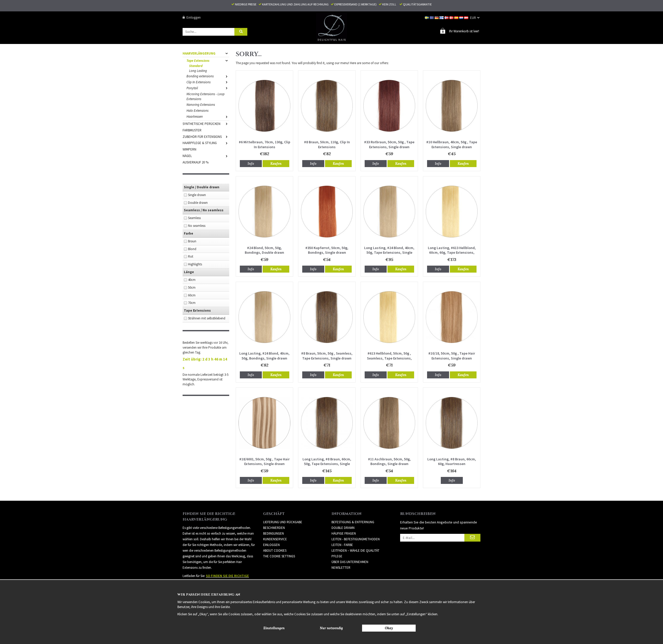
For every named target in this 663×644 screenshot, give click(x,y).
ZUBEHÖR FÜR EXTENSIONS (202, 136)
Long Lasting (198, 71)
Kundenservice (275, 539)
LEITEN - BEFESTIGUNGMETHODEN (356, 539)
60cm (192, 295)
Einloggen (193, 17)
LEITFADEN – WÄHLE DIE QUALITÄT (355, 550)
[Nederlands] (461, 17)
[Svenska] (427, 17)
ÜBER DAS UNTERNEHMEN (350, 562)
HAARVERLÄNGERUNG (199, 53)
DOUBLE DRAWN (343, 528)
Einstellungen (274, 628)
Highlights (195, 264)
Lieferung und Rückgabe (282, 522)
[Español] (456, 17)
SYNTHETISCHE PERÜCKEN (201, 124)
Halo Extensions (197, 110)
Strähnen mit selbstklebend (206, 318)
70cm (192, 303)
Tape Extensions (198, 60)
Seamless (194, 218)
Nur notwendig (331, 628)
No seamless (196, 225)
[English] (432, 17)
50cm (192, 287)
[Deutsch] (437, 17)
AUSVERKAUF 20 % (195, 162)
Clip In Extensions (198, 82)
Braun (192, 241)
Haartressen (194, 116)
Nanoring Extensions (200, 104)
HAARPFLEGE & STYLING (200, 143)
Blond (192, 249)
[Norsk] (446, 17)
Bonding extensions (200, 76)
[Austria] (466, 17)
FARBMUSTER (192, 130)
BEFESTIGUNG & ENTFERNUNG (353, 522)
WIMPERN (189, 149)
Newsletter (341, 567)
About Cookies (274, 550)
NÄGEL (187, 156)
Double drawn (198, 202)
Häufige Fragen (344, 533)
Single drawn (197, 195)
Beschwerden (274, 528)
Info (251, 163)
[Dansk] (451, 17)
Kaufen (276, 163)
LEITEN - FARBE (342, 545)
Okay (389, 628)
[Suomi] (441, 17)
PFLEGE (337, 556)
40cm (192, 280)
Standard (196, 66)
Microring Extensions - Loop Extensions (205, 96)
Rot (190, 256)
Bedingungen (273, 533)
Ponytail (192, 88)
